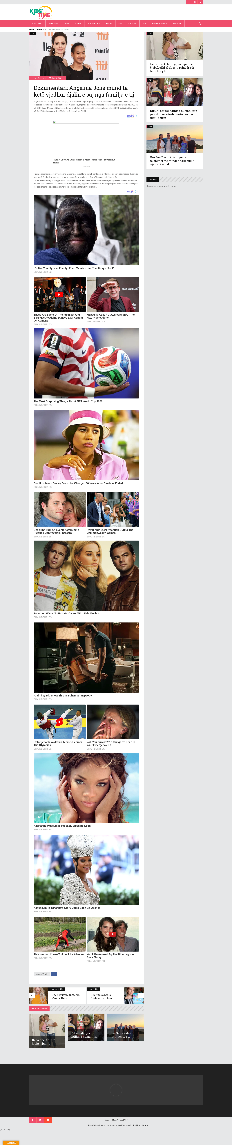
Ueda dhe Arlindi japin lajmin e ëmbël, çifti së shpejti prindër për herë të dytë (172, 67)
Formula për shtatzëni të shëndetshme (59, 29)
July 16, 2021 (56, 78)
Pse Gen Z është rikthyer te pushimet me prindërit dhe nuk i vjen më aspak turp (172, 160)
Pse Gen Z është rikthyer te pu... (120, 1034)
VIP (33, 33)
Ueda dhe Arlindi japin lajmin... (43, 1041)
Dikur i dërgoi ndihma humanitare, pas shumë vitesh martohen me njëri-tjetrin (173, 114)
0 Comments (41, 78)
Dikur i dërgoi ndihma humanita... (84, 1034)
